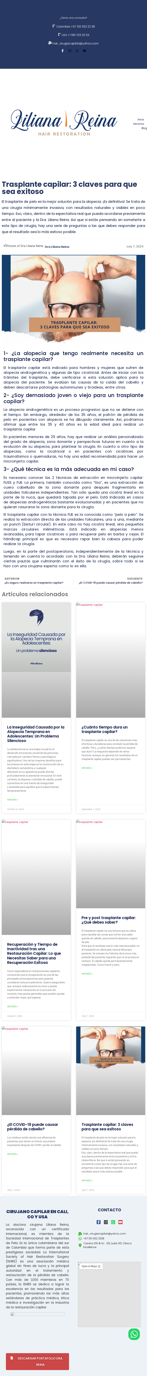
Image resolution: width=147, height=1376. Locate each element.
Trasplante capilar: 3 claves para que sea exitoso (107, 1127)
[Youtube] (84, 51)
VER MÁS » (12, 799)
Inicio (141, 119)
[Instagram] (70, 51)
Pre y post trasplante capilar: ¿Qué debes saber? (109, 920)
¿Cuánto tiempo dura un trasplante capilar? (105, 729)
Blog (144, 128)
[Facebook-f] (63, 51)
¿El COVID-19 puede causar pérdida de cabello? (32, 1127)
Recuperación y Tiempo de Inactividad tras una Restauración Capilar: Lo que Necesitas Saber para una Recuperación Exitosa (34, 953)
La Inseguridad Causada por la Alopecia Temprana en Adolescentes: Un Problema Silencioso (35, 734)
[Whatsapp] (77, 51)
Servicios (138, 124)
